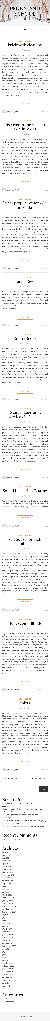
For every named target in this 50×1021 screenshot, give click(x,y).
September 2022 (9, 980)
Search (43, 789)
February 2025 (8, 897)
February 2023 (8, 966)
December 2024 (8, 903)
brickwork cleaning (25, 44)
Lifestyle (5, 999)
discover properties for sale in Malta (25, 126)
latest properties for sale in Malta (25, 205)
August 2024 (7, 915)
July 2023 (6, 951)
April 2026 (6, 863)
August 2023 (7, 949)
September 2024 (9, 912)
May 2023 (6, 957)
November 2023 (9, 940)
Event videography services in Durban (25, 414)
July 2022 (6, 986)
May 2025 (6, 889)
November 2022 (9, 974)
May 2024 (6, 923)
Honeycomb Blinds (25, 623)
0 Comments (43, 111)
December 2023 (8, 937)
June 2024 (6, 920)
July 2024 (6, 917)
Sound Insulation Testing (25, 490)
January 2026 (7, 872)
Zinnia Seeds (25, 338)
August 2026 (7, 852)
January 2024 (7, 934)
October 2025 (8, 880)
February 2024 (8, 932)
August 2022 (7, 983)
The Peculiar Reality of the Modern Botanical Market (23, 826)
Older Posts (10, 779)
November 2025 (9, 878)
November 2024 (9, 906)
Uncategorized (25, 41)
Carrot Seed (25, 281)
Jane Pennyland (13, 111)
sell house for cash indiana (25, 541)
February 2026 (8, 869)
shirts (25, 702)
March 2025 (7, 895)
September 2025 (9, 883)
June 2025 (6, 886)
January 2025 (7, 900)
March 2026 (7, 866)
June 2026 (6, 858)
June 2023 (6, 954)
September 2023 (9, 946)
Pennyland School (25, 11)
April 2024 (6, 926)
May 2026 (6, 860)
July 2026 (6, 855)
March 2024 (7, 929)
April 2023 (6, 960)
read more (25, 103)
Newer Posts (39, 779)
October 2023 (8, 943)
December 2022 (8, 971)
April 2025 (6, 892)
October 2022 (8, 977)
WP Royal (30, 1017)
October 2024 (8, 909)
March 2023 (7, 963)
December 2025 (8, 875)
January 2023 (7, 969)
